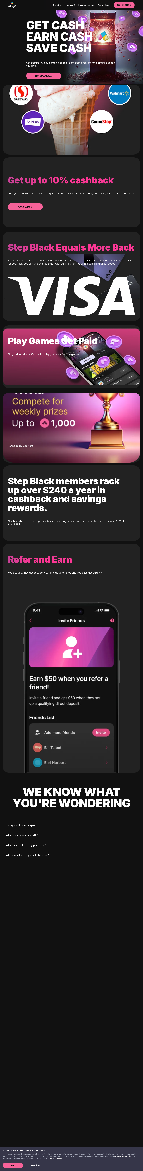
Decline (35, 1165)
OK (13, 1165)
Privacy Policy (56, 1158)
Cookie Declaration (123, 1156)
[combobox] (58, 5)
